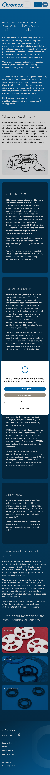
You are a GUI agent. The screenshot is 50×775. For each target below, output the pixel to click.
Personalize (25, 402)
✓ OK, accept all (25, 388)
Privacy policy (25, 408)
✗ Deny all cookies (25, 395)
